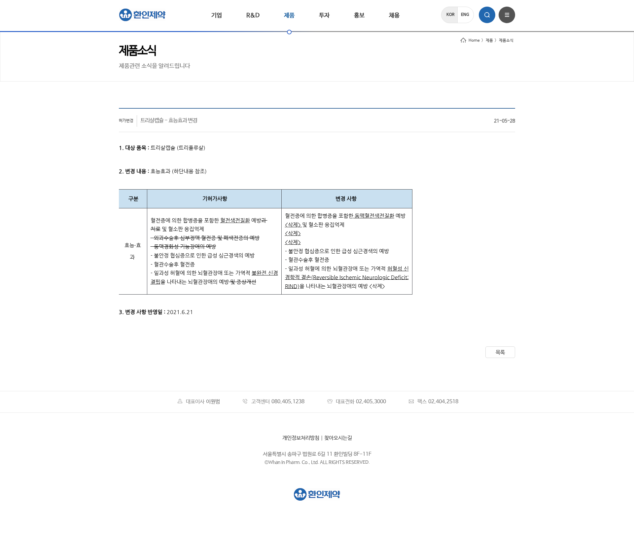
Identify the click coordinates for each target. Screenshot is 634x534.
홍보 (359, 15)
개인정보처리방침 (300, 438)
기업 (216, 15)
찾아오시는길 (338, 438)
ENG (465, 15)
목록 (500, 352)
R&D (253, 15)
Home (474, 40)
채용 (394, 15)
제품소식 (506, 40)
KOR (450, 15)
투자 (324, 15)
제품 (289, 15)
